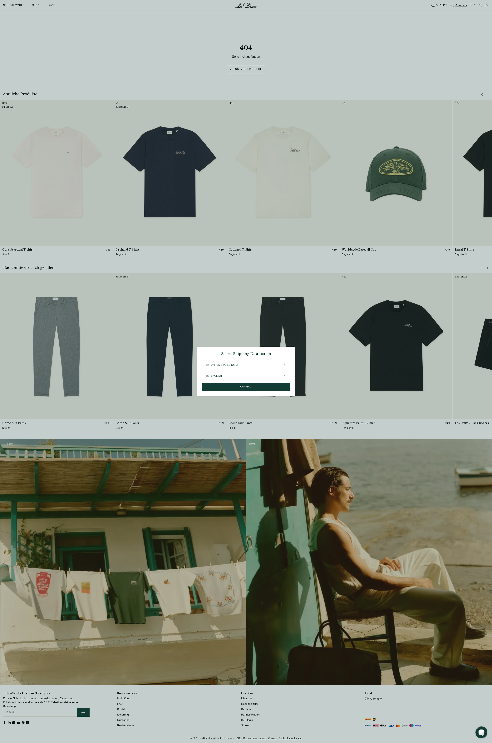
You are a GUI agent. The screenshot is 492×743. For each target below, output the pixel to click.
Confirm (246, 386)
